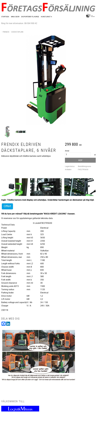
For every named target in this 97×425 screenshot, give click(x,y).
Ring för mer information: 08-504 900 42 (19, 23)
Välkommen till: (13, 401)
